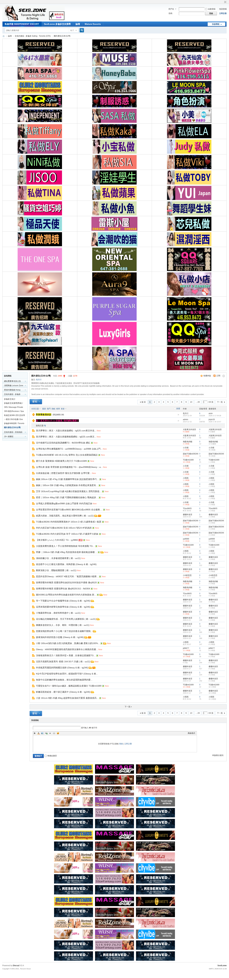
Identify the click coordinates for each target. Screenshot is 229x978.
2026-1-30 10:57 (215, 422)
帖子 (72, 30)
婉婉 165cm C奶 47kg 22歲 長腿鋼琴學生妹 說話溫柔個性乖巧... (67, 479)
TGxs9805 (187, 508)
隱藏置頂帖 (178, 415)
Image (42, 733)
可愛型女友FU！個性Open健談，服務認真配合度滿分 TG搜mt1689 (68, 686)
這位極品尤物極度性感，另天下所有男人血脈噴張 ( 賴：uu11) (66, 619)
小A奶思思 (187, 575)
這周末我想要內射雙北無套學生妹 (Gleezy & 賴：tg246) (63, 607)
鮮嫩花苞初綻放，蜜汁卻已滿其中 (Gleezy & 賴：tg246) (63, 692)
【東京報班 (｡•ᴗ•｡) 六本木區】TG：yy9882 (57, 540)
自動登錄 (211, 9)
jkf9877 (186, 648)
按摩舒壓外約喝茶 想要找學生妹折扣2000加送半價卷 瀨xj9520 (66, 582)
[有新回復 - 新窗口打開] (33, 431)
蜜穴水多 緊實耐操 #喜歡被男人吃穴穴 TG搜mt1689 (61, 461)
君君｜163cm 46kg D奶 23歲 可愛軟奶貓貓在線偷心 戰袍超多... (67, 497)
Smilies (58, 733)
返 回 (143, 402)
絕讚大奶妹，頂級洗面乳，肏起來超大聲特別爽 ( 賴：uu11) (65, 515)
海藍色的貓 (187, 442)
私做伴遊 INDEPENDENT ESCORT (22, 24)
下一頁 (220, 402)
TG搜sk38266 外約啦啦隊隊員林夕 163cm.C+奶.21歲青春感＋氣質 (68, 521)
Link (46, 733)
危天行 (39, 380)
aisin (211, 413)
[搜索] (81, 30)
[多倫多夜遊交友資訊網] (33, 20)
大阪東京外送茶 (189, 429)
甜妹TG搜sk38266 (190, 454)
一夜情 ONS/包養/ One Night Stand (13, 419)
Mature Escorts (93, 24)
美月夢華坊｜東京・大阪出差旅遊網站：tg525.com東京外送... (66, 430)
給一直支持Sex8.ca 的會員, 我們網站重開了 (57, 420)
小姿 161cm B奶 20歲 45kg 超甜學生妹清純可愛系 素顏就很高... (67, 698)
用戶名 (171, 9)
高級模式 (191, 733)
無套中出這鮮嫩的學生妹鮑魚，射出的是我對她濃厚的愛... (64, 679)
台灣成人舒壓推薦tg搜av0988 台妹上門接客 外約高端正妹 (64, 503)
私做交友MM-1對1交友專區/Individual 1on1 (14, 415)
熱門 (49, 409)
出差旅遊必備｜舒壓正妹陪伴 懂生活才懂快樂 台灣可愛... (63, 473)
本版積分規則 (217, 755)
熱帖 (53, 409)
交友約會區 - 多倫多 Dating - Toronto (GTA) (33, 36)
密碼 (170, 13)
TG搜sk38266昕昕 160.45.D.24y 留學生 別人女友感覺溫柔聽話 (67, 455)
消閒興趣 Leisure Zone (13, 385)
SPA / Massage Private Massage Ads (13, 407)
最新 (44, 409)
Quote (50, 733)
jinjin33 (212, 419)
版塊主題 (39, 425)
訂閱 (218, 376)
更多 (63, 409)
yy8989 (186, 539)
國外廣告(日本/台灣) (62, 36)
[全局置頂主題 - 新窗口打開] (33, 415)
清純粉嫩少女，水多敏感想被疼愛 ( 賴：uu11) (58, 558)
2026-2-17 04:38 (215, 416)
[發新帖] (36, 401)
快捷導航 (215, 24)
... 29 (198, 402)
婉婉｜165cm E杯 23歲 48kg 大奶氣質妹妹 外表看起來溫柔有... (67, 485)
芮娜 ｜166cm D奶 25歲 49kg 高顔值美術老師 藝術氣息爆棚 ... (66, 552)
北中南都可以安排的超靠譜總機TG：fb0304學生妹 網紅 (63, 442)
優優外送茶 (187, 514)
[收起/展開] (223, 376)
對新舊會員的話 (43, 414)
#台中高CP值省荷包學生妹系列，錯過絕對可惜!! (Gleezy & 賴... (67, 673)
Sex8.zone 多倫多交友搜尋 (57, 24)
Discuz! (16, 965)
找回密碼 (223, 9)
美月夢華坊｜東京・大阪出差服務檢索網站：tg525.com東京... (66, 436)
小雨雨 (185, 478)
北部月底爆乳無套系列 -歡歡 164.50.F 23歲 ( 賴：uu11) (63, 661)
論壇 (78, 24)
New (99, 431)
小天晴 (185, 448)
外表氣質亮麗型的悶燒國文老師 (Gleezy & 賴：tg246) (62, 667)
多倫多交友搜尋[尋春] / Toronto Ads (13, 403)
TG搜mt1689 (188, 460)
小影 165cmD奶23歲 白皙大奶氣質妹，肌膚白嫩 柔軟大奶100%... (68, 643)
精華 (58, 409)
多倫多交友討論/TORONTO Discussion (14, 399)
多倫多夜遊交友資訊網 (3, 36)
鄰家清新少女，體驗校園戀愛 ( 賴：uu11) (56, 570)
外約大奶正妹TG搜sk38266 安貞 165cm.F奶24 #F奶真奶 (64, 528)
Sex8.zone (222, 965)
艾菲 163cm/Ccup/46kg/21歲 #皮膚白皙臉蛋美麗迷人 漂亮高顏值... (68, 491)
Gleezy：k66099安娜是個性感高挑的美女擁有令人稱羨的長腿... (67, 649)
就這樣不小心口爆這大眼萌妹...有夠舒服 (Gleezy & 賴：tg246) (66, 564)
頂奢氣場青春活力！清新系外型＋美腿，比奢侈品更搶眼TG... (65, 655)
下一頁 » (128, 707)
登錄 (121, 744)
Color (38, 733)
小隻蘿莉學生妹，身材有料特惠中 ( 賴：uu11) (58, 613)
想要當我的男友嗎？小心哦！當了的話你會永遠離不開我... (64, 631)
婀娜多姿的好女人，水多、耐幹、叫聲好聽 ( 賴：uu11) (62, 625)
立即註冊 (223, 13)
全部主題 (35, 409)
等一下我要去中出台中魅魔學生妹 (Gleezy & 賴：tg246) (63, 600)
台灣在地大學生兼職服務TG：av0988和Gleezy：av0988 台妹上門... (69, 449)
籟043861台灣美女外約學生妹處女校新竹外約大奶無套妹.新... (66, 594)
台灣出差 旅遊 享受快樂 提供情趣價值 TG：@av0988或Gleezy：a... (69, 467)
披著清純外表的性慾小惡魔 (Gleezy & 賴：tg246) (60, 637)
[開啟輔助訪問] (222, 2)
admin (185, 419)
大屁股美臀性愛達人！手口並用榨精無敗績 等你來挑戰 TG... (65, 546)
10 (191, 402)
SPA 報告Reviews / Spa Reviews (14, 411)
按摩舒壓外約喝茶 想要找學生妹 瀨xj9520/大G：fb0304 (63, 588)
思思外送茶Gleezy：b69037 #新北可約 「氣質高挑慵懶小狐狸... (67, 576)
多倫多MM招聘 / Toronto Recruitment (14, 423)
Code (54, 733)
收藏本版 (207, 376)
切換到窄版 (225, 2)
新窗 (178, 409)
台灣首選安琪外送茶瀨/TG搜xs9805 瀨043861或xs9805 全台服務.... (69, 509)
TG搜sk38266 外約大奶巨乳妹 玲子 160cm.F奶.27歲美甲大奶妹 (67, 534)
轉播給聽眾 (52, 756)
